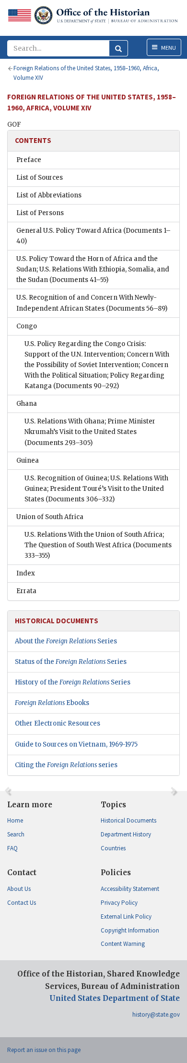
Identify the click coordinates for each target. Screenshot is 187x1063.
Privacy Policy (119, 903)
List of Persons (40, 213)
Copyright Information (130, 930)
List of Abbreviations (49, 195)
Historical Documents (128, 820)
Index (25, 573)
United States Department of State (114, 998)
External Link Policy (126, 916)
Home (15, 820)
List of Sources (39, 178)
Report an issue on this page (44, 1050)
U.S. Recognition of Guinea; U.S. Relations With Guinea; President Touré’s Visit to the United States (96, 488)
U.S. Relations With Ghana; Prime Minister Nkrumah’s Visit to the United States (89, 431)
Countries (113, 848)
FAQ (12, 848)
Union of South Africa (49, 517)
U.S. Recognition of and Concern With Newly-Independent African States (91, 302)
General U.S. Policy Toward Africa (93, 236)
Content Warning (123, 944)
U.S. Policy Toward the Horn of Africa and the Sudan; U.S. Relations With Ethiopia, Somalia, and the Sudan (92, 269)
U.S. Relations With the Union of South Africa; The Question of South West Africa (98, 545)
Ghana (26, 404)
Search (15, 834)
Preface (28, 160)
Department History (126, 834)
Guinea (27, 460)
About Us (19, 889)
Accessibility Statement (130, 889)
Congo (26, 326)
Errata (26, 591)
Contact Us (21, 903)
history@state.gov (156, 1014)
